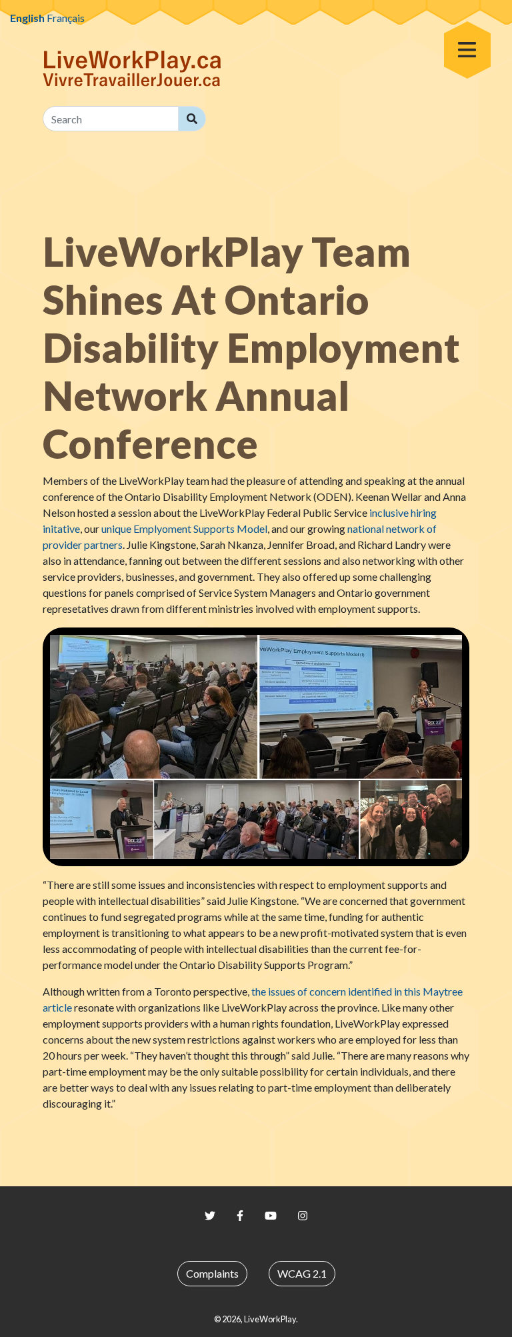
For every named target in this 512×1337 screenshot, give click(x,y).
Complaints (212, 1273)
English (27, 17)
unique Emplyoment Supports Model (184, 528)
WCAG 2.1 (302, 1273)
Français (66, 17)
